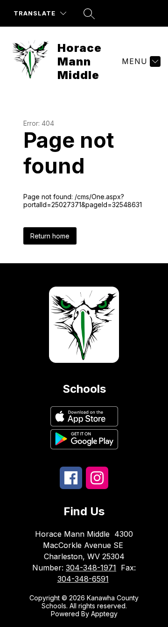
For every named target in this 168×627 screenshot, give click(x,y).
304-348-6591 (83, 579)
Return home (50, 236)
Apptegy (104, 614)
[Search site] (89, 13)
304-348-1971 (91, 567)
